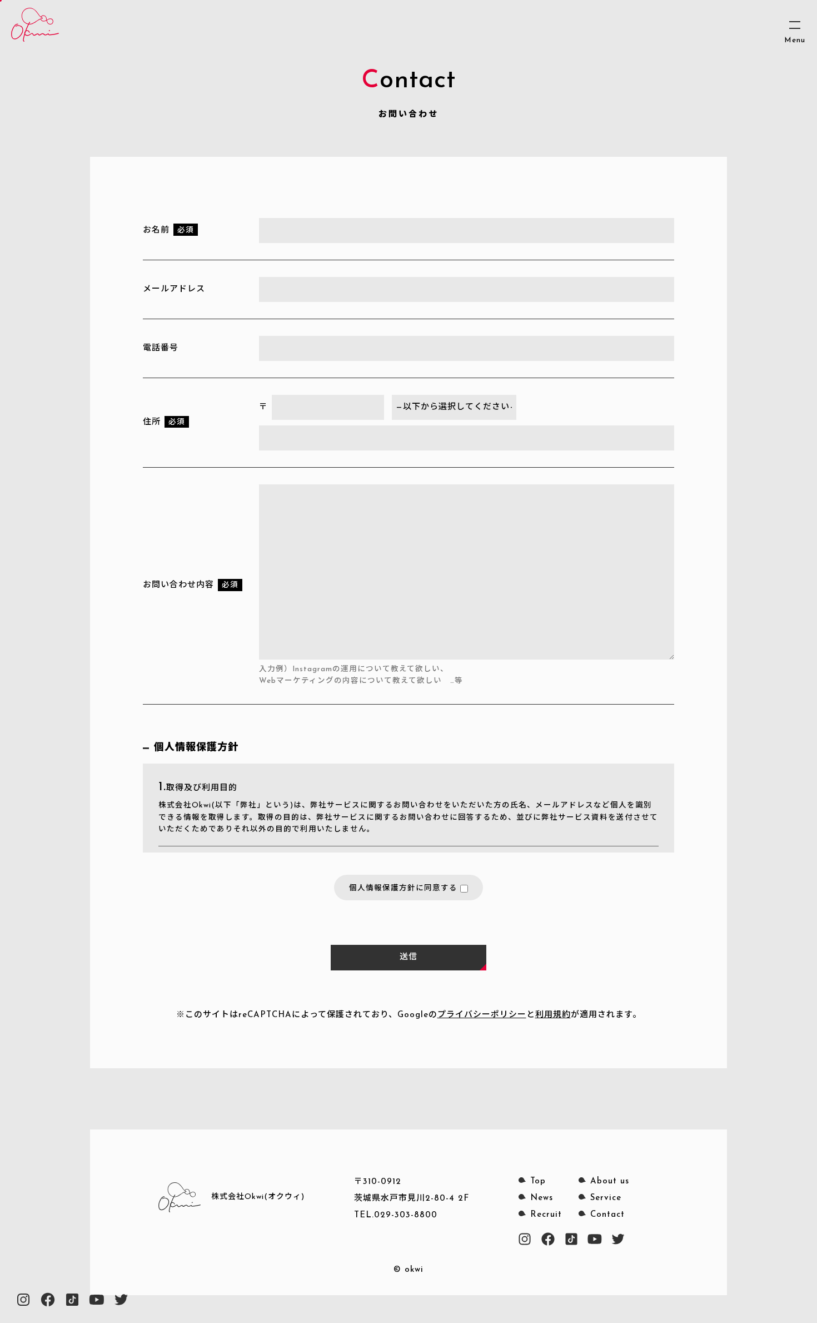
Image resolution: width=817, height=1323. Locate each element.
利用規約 (553, 1015)
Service (605, 1198)
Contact (607, 1215)
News (541, 1198)
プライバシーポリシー (481, 1015)
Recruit (546, 1215)
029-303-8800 (405, 1215)
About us (609, 1181)
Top (538, 1181)
